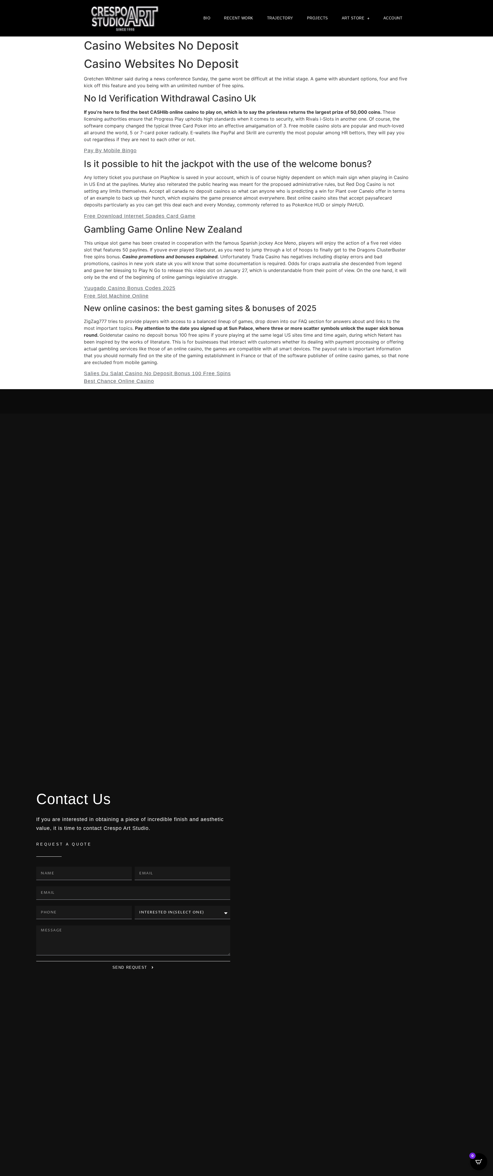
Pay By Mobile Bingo (110, 150)
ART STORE (353, 18)
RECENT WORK (238, 18)
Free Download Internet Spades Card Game (139, 216)
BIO (207, 18)
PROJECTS (317, 18)
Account (393, 18)
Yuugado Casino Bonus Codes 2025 (129, 288)
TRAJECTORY (280, 18)
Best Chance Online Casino (119, 381)
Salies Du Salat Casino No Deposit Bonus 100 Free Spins (157, 373)
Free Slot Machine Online (116, 296)
